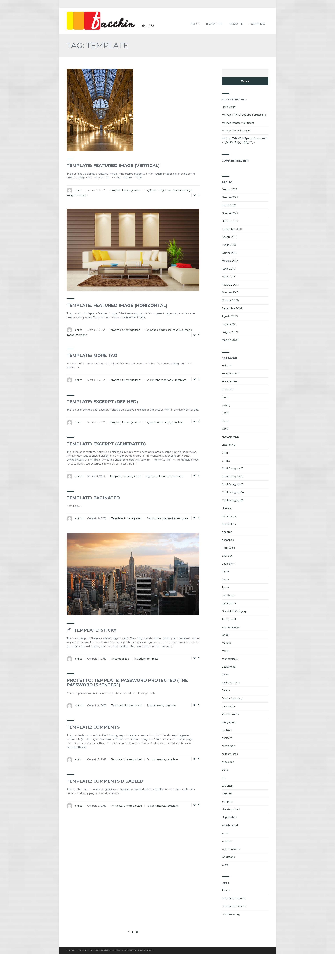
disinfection (229, 524)
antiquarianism (231, 373)
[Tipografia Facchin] (119, 21)
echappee (228, 540)
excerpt (165, 422)
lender (225, 635)
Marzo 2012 (229, 205)
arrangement (230, 381)
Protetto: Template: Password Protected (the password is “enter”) (127, 682)
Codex (154, 190)
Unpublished (229, 817)
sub (224, 777)
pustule (226, 730)
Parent (226, 690)
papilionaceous (231, 682)
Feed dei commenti (234, 906)
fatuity (226, 571)
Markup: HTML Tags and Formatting (244, 114)
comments (158, 759)
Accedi (226, 890)
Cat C (225, 428)
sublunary (227, 785)
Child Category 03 (233, 484)
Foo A (225, 579)
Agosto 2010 (229, 237)
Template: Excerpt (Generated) (106, 443)
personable (228, 706)
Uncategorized (131, 190)
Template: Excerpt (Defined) (102, 401)
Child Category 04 (233, 492)
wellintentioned (231, 849)
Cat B (225, 421)
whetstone (228, 856)
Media (225, 650)
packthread (229, 666)
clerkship (227, 508)
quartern (227, 738)
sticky (142, 658)
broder (226, 397)
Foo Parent (229, 595)
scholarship (228, 746)
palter (225, 674)
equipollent (228, 563)
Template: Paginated (93, 497)
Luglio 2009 (229, 324)
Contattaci (257, 23)
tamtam (227, 793)
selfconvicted (230, 753)
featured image (182, 190)
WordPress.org (231, 914)
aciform (226, 365)
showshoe (228, 761)
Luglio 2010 (229, 245)
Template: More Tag (92, 355)
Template (115, 190)
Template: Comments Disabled (105, 781)
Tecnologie (214, 23)
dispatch (227, 531)
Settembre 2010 (232, 229)
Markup (226, 643)
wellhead (227, 841)
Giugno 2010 (229, 252)
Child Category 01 (232, 468)
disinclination (229, 516)
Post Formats (230, 714)
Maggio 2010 (230, 260)
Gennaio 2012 (230, 213)
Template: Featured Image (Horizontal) (117, 305)
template (81, 195)
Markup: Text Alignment (236, 130)
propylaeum (229, 722)
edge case (165, 190)
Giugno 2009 (230, 332)
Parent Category (232, 698)
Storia (194, 23)
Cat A (225, 413)
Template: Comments (93, 727)
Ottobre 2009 (230, 300)
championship (230, 436)
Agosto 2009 (230, 316)
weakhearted (230, 825)
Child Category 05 (232, 500)
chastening (228, 444)
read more (167, 380)
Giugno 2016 (229, 189)
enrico (79, 190)
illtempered (229, 619)
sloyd (225, 769)
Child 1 (225, 452)
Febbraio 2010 (230, 284)
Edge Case (228, 547)
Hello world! (229, 106)
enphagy (227, 555)
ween (225, 833)
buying (226, 405)
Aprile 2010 (228, 268)
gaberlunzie (229, 603)
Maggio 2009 (230, 340)
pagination (169, 518)
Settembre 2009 (232, 308)
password (157, 705)
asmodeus (228, 389)
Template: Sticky (94, 630)
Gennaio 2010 (230, 292)
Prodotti (236, 23)
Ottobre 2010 (230, 221)
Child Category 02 (233, 476)
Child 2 (226, 460)
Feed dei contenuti (233, 898)
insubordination (231, 627)
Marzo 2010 (229, 276)
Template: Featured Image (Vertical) (113, 165)
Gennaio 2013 (230, 197)
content (155, 380)
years (225, 865)
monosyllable (230, 658)
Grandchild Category (234, 611)
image (71, 195)
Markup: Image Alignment (238, 122)
